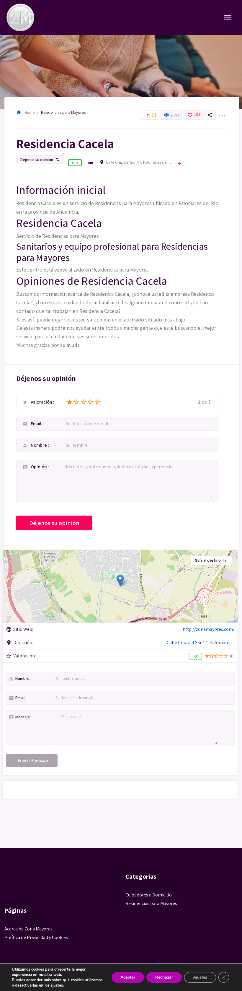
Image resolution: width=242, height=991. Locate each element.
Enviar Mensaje (33, 760)
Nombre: (19, 678)
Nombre (39, 445)
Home (25, 112)
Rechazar (164, 977)
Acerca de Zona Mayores (28, 929)
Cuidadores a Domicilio (148, 895)
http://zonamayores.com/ (209, 629)
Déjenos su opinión (40, 159)
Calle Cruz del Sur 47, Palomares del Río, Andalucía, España (140, 162)
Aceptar (127, 977)
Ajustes (200, 977)
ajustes (56, 985)
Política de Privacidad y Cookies (36, 937)
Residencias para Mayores (63, 112)
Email (36, 423)
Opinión (39, 467)
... (221, 112)
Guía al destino (211, 560)
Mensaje (19, 717)
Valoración (42, 402)
